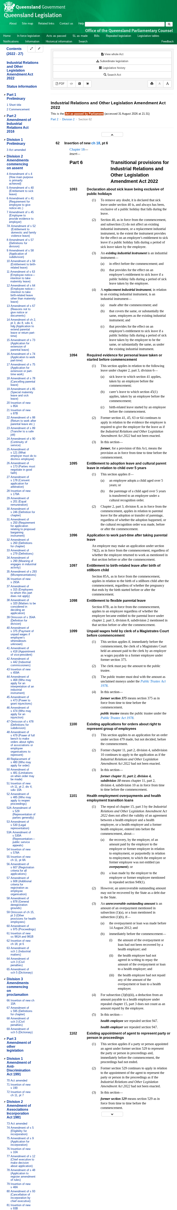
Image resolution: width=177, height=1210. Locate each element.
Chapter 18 (77, 149)
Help (81, 23)
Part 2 (54, 119)
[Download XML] (71, 83)
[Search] (169, 24)
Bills (97, 35)
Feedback (167, 41)
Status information (22, 86)
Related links (46, 23)
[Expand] (31, 48)
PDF (61, 83)
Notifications (11, 41)
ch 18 (95, 143)
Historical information (59, 41)
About (13, 23)
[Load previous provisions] (112, 134)
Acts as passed (56, 35)
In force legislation (28, 35)
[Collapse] (39, 48)
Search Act (113, 74)
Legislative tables (148, 35)
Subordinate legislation (113, 61)
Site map (27, 23)
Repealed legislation (118, 35)
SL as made (80, 35)
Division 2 (68, 119)
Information (32, 41)
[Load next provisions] (112, 1114)
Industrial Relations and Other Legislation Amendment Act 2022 (22, 70)
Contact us (66, 23)
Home (7, 35)
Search (83, 41)
